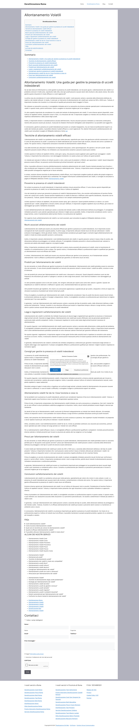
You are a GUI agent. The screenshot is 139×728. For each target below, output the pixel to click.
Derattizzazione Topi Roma (33, 698)
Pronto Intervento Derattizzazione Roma (37, 709)
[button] (88, 356)
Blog (104, 4)
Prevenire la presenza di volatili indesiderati (38, 30)
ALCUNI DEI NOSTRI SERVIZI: (34, 48)
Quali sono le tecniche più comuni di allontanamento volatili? (45, 528)
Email (26, 633)
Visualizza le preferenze (81, 370)
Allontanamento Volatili (36, 602)
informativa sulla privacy (37, 654)
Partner (89, 698)
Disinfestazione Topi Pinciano (65, 707)
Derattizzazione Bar (35, 608)
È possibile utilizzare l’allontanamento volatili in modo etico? (45, 532)
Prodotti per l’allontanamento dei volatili (37, 34)
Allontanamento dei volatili (33, 220)
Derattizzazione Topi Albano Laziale (67, 713)
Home (82, 4)
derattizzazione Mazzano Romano (67, 718)
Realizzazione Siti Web (62, 725)
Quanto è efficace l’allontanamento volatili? (40, 530)
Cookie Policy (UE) (92, 695)
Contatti (110, 4)
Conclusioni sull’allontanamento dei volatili (38, 44)
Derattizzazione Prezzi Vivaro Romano (68, 705)
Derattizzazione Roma (35, 4)
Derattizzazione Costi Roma (33, 690)
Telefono (73, 633)
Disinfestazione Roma (36, 600)
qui (66, 131)
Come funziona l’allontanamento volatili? (39, 526)
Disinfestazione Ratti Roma (33, 701)
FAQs (26, 46)
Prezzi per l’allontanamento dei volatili (37, 42)
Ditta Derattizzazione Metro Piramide (67, 716)
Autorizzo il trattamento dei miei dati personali (39, 657)
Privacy (89, 692)
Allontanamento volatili (56, 178)
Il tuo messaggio (30, 641)
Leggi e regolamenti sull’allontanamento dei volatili (40, 36)
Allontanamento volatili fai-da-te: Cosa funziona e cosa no (43, 40)
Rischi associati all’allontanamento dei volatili (39, 32)
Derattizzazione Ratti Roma (33, 695)
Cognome (73, 630)
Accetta (55, 370)
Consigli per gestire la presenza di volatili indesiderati (41, 38)
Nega (67, 370)
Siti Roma (72, 725)
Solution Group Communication (86, 725)
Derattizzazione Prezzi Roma (33, 692)
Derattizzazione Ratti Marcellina (66, 702)
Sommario (28, 25)
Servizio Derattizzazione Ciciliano (66, 710)
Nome (26, 630)
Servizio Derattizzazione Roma (34, 712)
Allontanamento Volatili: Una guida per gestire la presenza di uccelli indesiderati (49, 27)
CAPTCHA (27, 660)
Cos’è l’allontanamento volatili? (36, 524)
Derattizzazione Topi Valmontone (66, 690)
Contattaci (28, 50)
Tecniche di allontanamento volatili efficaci (38, 29)
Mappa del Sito (91, 690)
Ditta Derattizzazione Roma (33, 706)
